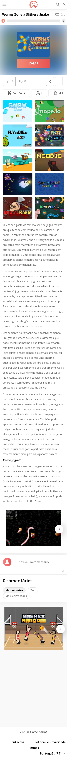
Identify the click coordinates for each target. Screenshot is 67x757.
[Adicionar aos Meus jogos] (59, 81)
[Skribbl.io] (49, 184)
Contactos (17, 742)
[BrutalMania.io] (18, 208)
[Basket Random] (33, 628)
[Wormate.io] (49, 135)
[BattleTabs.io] (18, 160)
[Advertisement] (33, 687)
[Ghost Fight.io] (18, 184)
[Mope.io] (49, 111)
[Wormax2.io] (49, 208)
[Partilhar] (50, 81)
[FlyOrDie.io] (18, 135)
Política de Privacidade (50, 742)
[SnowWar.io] (18, 111)
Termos (33, 748)
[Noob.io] (49, 160)
